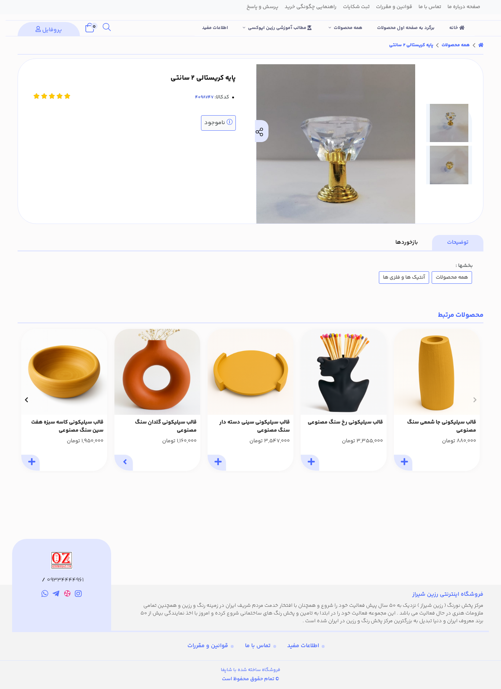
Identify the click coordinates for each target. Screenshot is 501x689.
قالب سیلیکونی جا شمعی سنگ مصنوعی (441, 426)
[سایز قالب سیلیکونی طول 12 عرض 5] (437, 372)
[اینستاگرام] (79, 594)
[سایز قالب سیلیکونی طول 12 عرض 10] (344, 372)
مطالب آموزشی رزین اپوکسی (277, 28)
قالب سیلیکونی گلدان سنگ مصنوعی (166, 426)
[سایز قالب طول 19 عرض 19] (64, 372)
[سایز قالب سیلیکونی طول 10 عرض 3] (157, 372)
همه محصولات (348, 28)
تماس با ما (258, 645)
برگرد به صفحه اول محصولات (406, 28)
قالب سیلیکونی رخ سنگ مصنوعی (345, 422)
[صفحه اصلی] (480, 45)
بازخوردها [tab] (406, 242)
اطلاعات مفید (215, 28)
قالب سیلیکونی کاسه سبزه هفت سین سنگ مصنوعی (67, 426)
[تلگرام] (56, 594)
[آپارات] (67, 594)
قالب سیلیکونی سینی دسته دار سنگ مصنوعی (254, 426)
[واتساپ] (45, 594)
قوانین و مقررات (207, 645)
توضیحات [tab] (457, 242)
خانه (454, 28)
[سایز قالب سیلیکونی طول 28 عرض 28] (250, 372)
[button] (475, 400)
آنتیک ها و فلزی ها (404, 277)
